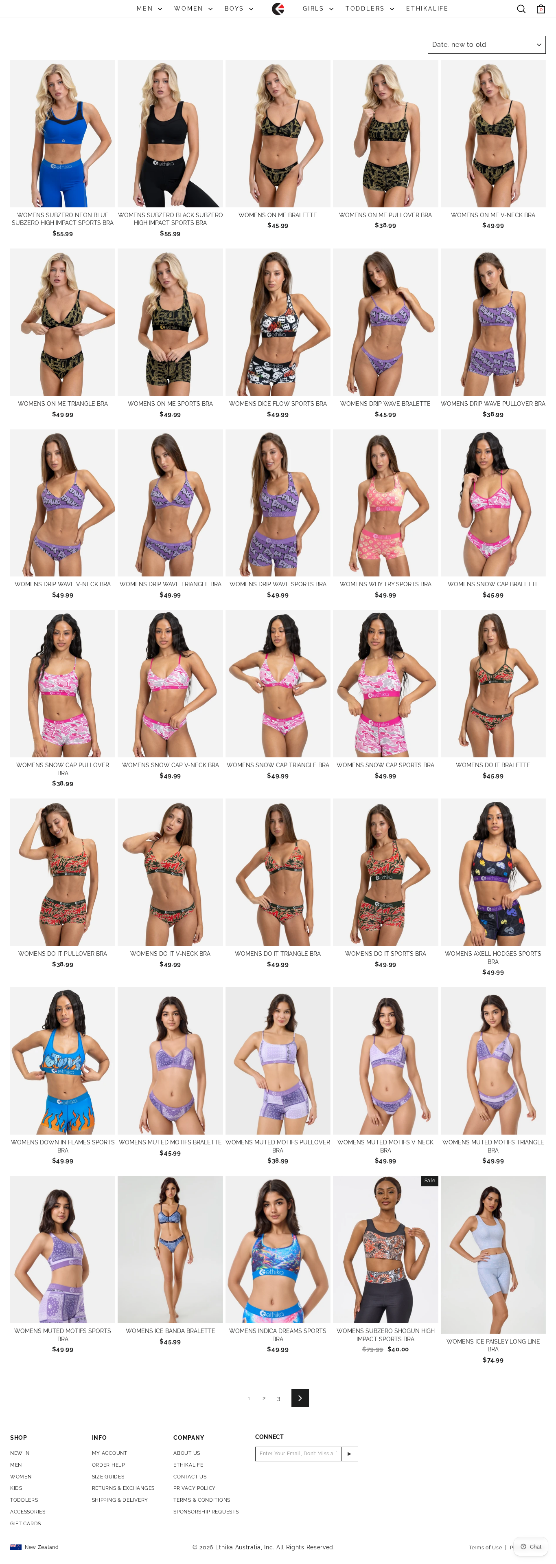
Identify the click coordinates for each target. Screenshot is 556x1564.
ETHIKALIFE (427, 8)
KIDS (16, 1488)
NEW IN (20, 1453)
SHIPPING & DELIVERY (120, 1500)
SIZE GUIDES (108, 1477)
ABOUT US (186, 1453)
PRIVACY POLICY (194, 1488)
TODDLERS (367, 8)
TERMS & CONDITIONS (201, 1500)
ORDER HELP (108, 1465)
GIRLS (315, 8)
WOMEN (190, 8)
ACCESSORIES (28, 1512)
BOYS (236, 8)
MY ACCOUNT (109, 1453)
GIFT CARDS (25, 1524)
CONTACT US (189, 1477)
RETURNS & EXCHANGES (123, 1488)
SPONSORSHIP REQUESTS (206, 1512)
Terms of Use (485, 1548)
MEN (146, 8)
